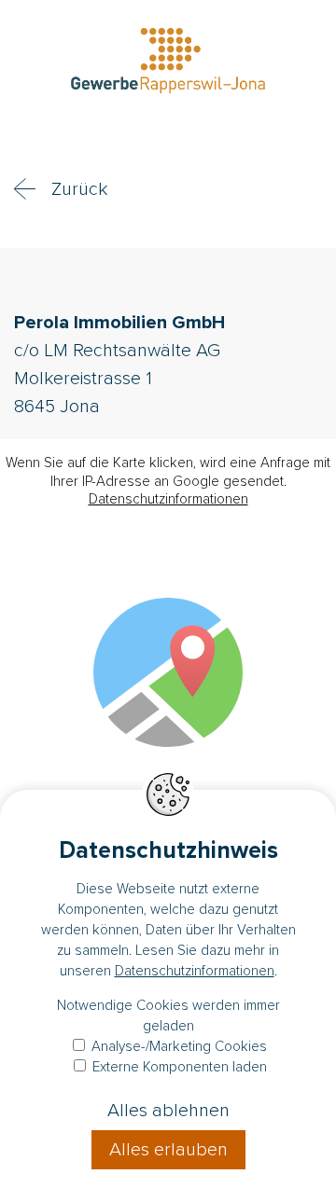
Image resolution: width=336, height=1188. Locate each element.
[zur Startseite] (168, 63)
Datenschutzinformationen (168, 498)
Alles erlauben (168, 1150)
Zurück (79, 189)
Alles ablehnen (168, 1110)
